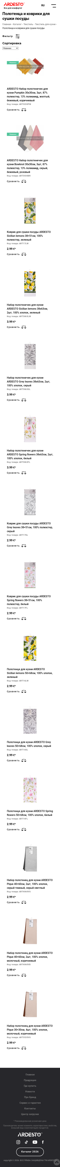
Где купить (30, 1085)
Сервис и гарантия (30, 1102)
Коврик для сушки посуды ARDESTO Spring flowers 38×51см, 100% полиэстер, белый (29, 600)
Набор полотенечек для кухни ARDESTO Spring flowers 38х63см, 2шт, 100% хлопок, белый (30, 454)
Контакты (30, 1108)
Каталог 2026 (30, 1151)
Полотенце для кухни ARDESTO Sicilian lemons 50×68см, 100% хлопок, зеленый (30, 673)
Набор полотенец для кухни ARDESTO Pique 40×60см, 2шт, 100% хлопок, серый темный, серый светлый (30, 884)
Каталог (17, 24)
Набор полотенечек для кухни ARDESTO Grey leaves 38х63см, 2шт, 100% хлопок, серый (28, 381)
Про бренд (30, 1097)
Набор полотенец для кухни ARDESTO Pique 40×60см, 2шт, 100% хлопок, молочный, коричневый (30, 956)
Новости (30, 1091)
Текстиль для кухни (45, 24)
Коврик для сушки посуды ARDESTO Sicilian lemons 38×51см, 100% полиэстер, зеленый (29, 235)
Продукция (30, 1080)
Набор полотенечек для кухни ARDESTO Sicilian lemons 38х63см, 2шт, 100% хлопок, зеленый (27, 308)
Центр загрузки (30, 1114)
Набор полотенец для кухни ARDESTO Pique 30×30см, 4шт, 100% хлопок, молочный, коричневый (30, 1029)
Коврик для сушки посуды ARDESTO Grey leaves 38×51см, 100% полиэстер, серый (30, 527)
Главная (6, 24)
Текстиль (28, 24)
